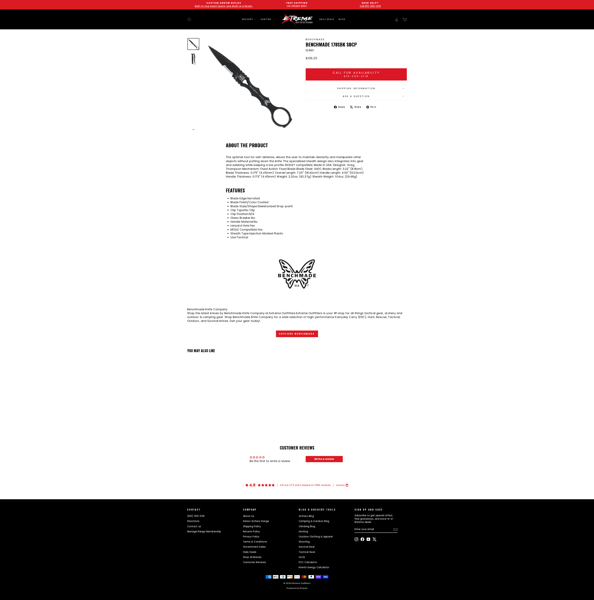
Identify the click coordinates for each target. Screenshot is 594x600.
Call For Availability (356, 74)
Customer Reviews (254, 562)
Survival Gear (307, 546)
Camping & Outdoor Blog (314, 521)
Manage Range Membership (204, 531)
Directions (193, 521)
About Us (248, 516)
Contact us (194, 526)
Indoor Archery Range (256, 521)
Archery (248, 19)
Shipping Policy (252, 526)
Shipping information (356, 88)
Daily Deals (326, 19)
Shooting (304, 541)
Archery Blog (306, 516)
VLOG (302, 557)
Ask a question (356, 96)
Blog (342, 19)
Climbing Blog (307, 526)
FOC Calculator (308, 562)
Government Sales (254, 546)
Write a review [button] (324, 459)
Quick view (213, 408)
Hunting (266, 19)
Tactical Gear (307, 552)
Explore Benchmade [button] (297, 333)
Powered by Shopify (297, 588)
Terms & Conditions (255, 541)
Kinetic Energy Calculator (314, 567)
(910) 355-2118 (195, 516)
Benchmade (315, 39)
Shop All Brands (252, 557)
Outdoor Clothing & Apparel (316, 536)
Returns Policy (251, 531)
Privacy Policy (251, 536)
